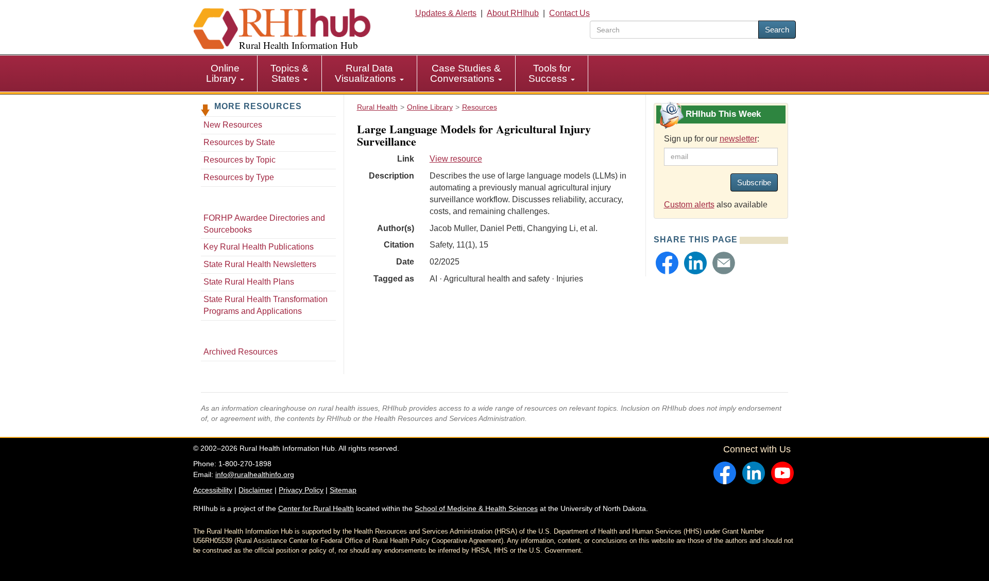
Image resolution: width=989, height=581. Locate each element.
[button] (667, 263)
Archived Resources (240, 351)
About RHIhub (513, 13)
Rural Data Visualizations (367, 73)
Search (777, 29)
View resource (456, 158)
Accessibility (212, 490)
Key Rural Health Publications (258, 246)
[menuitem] (225, 74)
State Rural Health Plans (248, 281)
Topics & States (289, 73)
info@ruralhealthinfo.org (254, 474)
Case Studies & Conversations (465, 73)
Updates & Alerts (445, 13)
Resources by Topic (239, 159)
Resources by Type (238, 177)
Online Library (223, 73)
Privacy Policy (301, 490)
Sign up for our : (711, 138)
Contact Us (569, 13)
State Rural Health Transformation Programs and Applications (265, 305)
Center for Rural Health (316, 508)
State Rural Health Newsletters (259, 264)
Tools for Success (549, 73)
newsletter (738, 138)
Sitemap (343, 490)
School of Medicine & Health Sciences (476, 508)
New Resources (232, 124)
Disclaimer (255, 490)
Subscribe (754, 182)
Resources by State (239, 142)
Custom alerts (689, 204)
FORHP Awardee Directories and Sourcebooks (264, 224)
